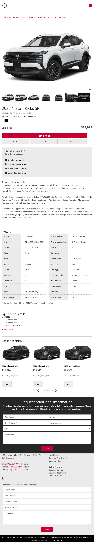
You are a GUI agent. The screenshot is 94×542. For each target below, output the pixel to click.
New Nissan (54, 455)
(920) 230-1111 (14, 464)
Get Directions (8, 458)
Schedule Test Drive (57, 473)
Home (4, 17)
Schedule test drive (17, 164)
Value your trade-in (17, 168)
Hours (25, 464)
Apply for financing (17, 173)
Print (72, 141)
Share (44, 141)
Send (47, 448)
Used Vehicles (55, 461)
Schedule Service (56, 470)
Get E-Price (44, 136)
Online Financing (55, 467)
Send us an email (16, 160)
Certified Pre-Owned (58, 458)
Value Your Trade (56, 475)
